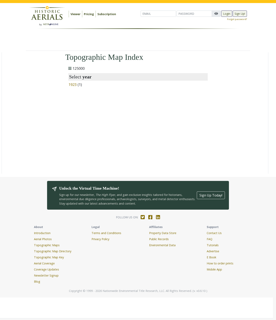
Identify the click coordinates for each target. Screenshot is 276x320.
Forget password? (237, 19)
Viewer (75, 14)
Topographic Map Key (49, 257)
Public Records (159, 239)
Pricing (89, 14)
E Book (211, 257)
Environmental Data (162, 245)
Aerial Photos (43, 239)
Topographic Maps (47, 245)
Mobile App (214, 269)
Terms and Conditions (106, 233)
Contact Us (214, 233)
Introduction (42, 233)
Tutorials (213, 245)
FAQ (209, 239)
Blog (37, 281)
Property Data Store (162, 233)
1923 (72, 84)
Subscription (106, 14)
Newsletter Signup (46, 275)
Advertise (213, 251)
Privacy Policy (100, 239)
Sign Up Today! (210, 195)
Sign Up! (240, 14)
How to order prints (220, 263)
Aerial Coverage (44, 263)
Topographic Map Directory (52, 251)
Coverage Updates (46, 269)
